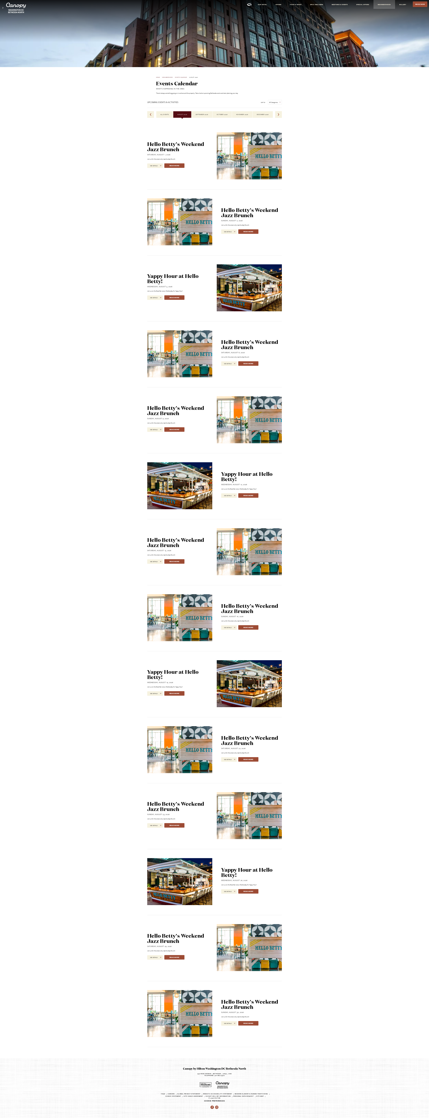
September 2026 (202, 114)
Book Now (421, 5)
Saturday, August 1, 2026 (158, 154)
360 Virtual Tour (249, 4)
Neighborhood (384, 4)
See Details (156, 166)
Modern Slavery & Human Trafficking (251, 1094)
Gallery (402, 4)
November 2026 (242, 114)
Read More (176, 165)
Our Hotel (262, 4)
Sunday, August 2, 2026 (232, 220)
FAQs (163, 1094)
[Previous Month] (150, 114)
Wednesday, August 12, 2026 (234, 484)
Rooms (278, 4)
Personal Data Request (243, 1096)
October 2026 (222, 114)
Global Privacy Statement (189, 1094)
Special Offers (362, 4)
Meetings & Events (340, 4)
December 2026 (263, 114)
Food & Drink (295, 4)
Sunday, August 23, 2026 (158, 814)
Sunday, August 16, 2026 (232, 616)
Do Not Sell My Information (218, 1096)
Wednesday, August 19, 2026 (160, 682)
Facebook (212, 1107)
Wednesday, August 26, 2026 (234, 880)
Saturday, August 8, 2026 (233, 352)
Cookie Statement (173, 1096)
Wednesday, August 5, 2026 (159, 286)
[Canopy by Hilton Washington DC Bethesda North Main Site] (3, 6)
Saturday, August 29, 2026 (159, 946)
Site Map (260, 1096)
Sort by (263, 102)
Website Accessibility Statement (217, 1094)
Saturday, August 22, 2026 (233, 748)
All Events (164, 114)
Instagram (217, 1107)
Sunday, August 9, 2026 (158, 418)
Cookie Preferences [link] (214, 1101)
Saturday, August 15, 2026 (159, 550)
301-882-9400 (219, 1075)
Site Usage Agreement (193, 1096)
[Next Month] (278, 114)
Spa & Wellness (316, 4)
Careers (171, 1094)
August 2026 (182, 114)
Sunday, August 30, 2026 (232, 1012)
